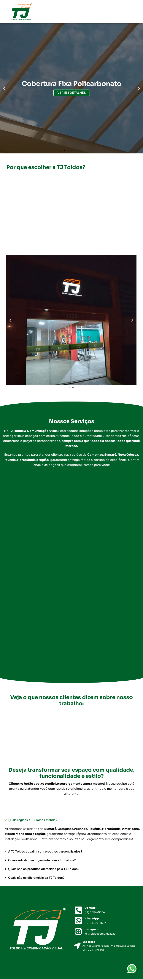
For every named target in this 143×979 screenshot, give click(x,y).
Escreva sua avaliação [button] (35, 741)
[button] (126, 12)
